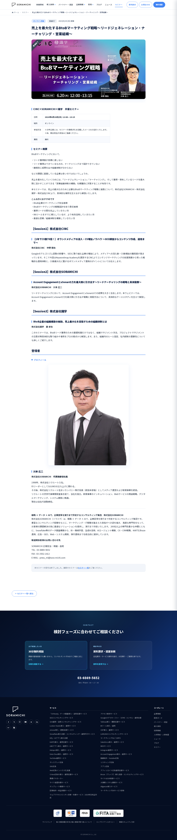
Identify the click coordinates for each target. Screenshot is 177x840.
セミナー (118, 4)
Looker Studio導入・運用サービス (63, 726)
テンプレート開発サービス (60, 786)
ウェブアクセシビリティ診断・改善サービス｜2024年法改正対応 (73, 796)
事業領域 (40, 4)
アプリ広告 (105, 766)
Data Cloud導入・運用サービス (61, 754)
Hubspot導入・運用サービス (60, 750)
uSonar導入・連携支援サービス (62, 730)
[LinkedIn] (37, 722)
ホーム (16, 12)
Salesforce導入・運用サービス (112, 742)
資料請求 (132, 4)
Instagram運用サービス (109, 750)
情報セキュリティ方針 (126, 822)
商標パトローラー (56, 778)
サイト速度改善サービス (59, 782)
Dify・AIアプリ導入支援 (59, 738)
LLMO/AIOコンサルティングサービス (114, 734)
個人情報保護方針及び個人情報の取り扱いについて (74, 822)
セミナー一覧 (83, 567)
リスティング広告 (107, 762)
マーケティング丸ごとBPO (111, 738)
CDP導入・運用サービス (110, 730)
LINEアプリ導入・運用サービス (61, 746)
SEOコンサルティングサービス (61, 717)
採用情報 (157, 730)
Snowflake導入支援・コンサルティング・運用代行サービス (72, 734)
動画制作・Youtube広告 (110, 758)
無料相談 (159, 4)
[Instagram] (20, 722)
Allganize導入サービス (109, 786)
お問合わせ (145, 4)
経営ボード (158, 718)
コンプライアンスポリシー (105, 822)
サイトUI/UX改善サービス (110, 778)
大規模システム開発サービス (111, 782)
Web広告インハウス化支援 (60, 770)
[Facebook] (8, 722)
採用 (90, 4)
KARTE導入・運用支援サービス (61, 742)
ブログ (99, 4)
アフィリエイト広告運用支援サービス (115, 770)
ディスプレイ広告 (56, 762)
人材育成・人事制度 (161, 734)
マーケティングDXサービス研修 (112, 790)
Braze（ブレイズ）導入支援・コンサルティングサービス (122, 774)
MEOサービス (106, 746)
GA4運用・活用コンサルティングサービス (65, 722)
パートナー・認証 (66, 4)
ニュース (108, 4)
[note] (14, 727)
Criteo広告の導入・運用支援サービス (64, 774)
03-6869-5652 (88, 677)
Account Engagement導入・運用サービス (116, 754)
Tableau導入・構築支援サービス (113, 722)
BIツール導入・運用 (108, 726)
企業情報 (79, 4)
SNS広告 (53, 766)
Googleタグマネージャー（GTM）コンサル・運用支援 (121, 717)
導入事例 (50, 4)
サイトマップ (47, 822)
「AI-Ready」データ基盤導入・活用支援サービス (68, 713)
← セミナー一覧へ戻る (24, 593)
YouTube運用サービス (58, 758)
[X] (14, 722)
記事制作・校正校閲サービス (61, 790)
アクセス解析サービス (109, 713)
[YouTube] (25, 722)
